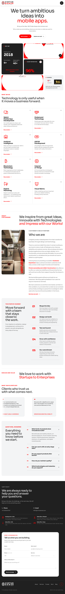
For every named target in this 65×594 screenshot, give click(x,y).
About (36, 584)
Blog (56, 584)
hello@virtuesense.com (39, 510)
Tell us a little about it (9, 559)
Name (5, 546)
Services (42, 584)
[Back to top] (61, 584)
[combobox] (43, 555)
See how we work (33, 294)
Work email (33, 546)
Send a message (10, 572)
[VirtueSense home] (30, 3)
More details (7, 129)
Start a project (24, 36)
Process (47, 584)
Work (52, 584)
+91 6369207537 (6, 510)
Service (35, 554)
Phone (8, 552)
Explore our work (38, 36)
